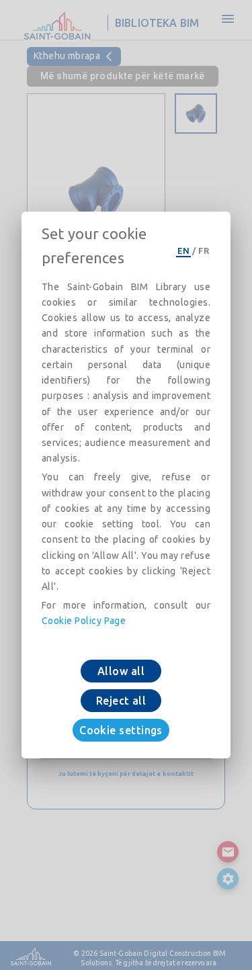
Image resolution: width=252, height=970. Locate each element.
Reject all (121, 701)
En (183, 250)
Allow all (120, 671)
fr (203, 250)
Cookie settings (121, 730)
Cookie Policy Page (84, 620)
